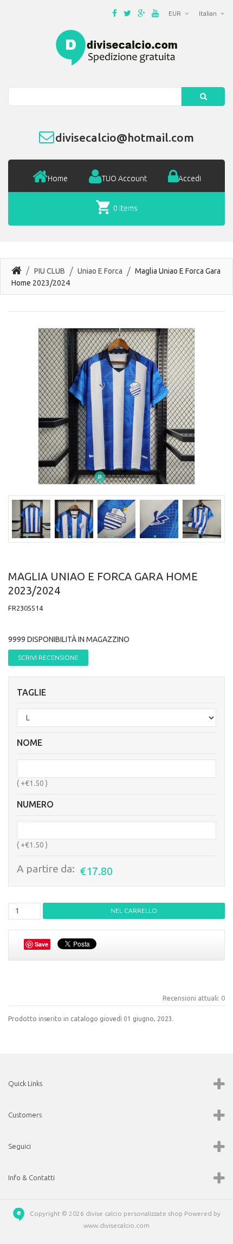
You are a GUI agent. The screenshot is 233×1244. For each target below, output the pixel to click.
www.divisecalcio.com (116, 1225)
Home (58, 178)
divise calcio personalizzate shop (134, 1213)
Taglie (31, 692)
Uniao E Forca (99, 271)
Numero (35, 804)
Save (41, 944)
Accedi (189, 178)
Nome (29, 742)
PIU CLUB (49, 271)
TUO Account (124, 178)
